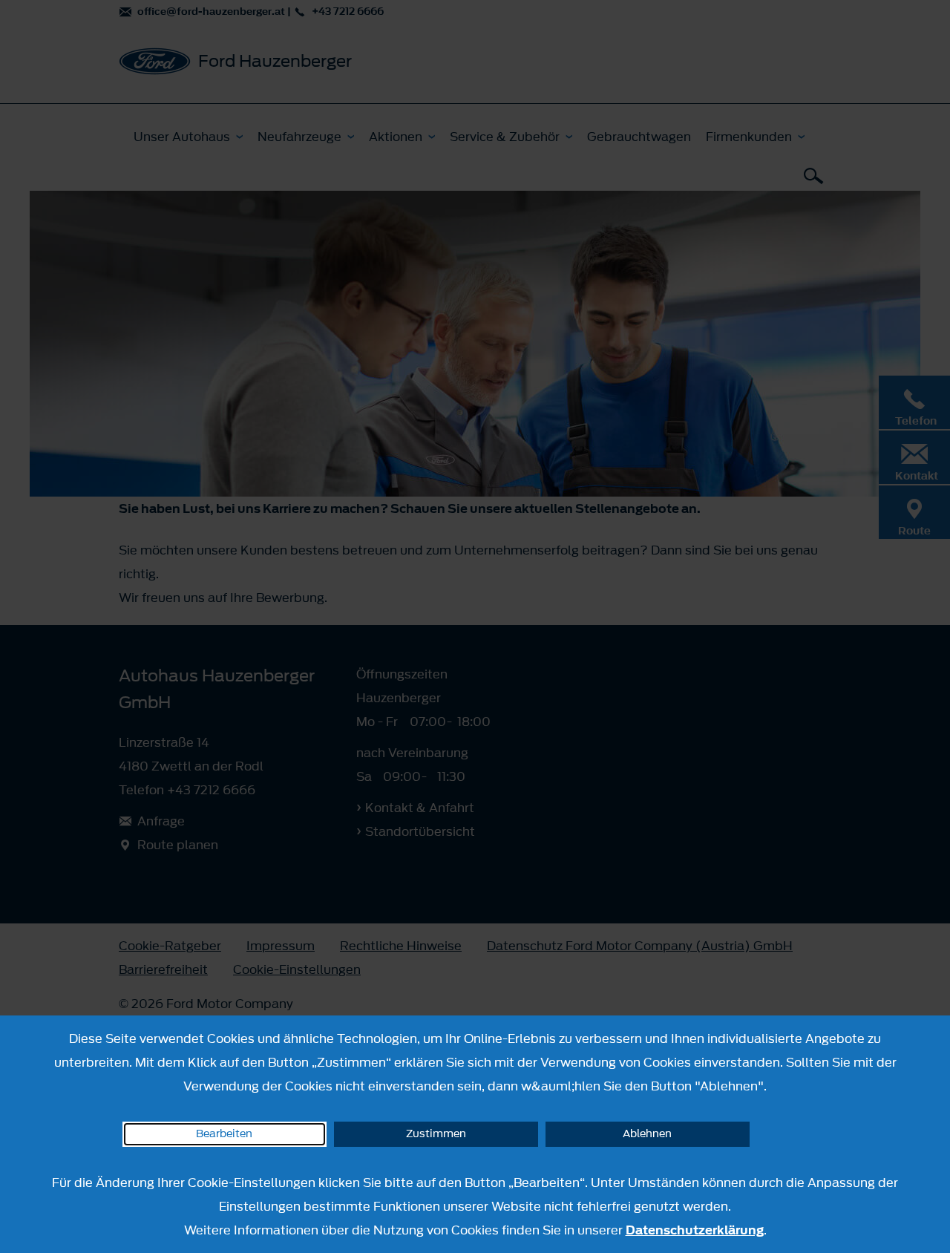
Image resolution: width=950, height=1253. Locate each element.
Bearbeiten (224, 1134)
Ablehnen (647, 1134)
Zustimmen (436, 1134)
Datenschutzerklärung (695, 1230)
